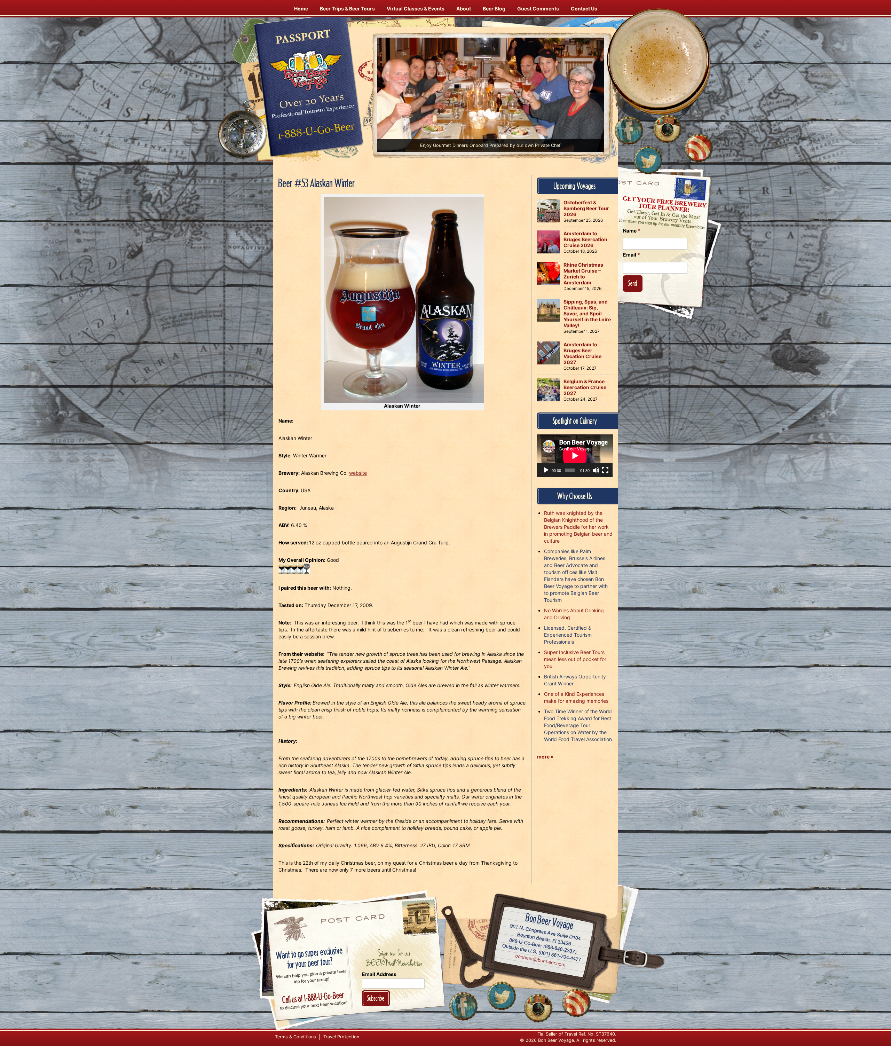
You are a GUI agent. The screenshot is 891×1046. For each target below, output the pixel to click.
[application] (575, 455)
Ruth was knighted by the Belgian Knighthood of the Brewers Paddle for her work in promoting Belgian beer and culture (578, 527)
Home (301, 8)
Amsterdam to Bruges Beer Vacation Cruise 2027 (582, 353)
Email (631, 255)
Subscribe (376, 998)
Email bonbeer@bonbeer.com (540, 961)
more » (545, 757)
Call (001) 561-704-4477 (542, 953)
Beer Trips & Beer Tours (347, 8)
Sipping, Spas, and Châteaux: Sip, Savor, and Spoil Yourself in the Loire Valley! (587, 313)
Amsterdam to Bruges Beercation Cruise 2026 (585, 239)
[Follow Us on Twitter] (648, 160)
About (463, 8)
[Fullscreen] (605, 470)
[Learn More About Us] (698, 148)
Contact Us (584, 8)
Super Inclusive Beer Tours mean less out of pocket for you (575, 659)
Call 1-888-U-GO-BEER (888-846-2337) (543, 945)
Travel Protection (341, 1036)
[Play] (546, 470)
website (358, 473)
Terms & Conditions (295, 1036)
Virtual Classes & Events (415, 8)
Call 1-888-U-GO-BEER (314, 133)
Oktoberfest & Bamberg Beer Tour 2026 (586, 208)
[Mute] (595, 470)
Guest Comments (538, 8)
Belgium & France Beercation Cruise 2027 (584, 387)
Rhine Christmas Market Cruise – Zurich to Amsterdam (583, 273)
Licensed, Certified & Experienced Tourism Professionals (568, 635)
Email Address (379, 974)
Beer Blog (494, 8)
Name (631, 231)
